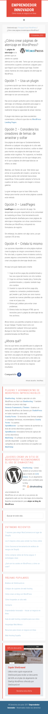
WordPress (40, 381)
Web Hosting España (13, 635)
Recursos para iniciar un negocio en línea (20, 630)
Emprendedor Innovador (24, 7)
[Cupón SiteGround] (24, 654)
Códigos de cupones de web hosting (18, 588)
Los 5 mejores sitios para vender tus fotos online (23, 541)
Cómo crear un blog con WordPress (18, 594)
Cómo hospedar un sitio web (15, 599)
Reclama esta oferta (24, 691)
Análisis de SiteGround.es (14, 583)
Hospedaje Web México (13, 624)
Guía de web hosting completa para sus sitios (22, 619)
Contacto (8, 605)
